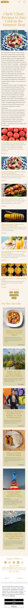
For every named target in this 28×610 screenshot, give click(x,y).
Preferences (14, 606)
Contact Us (20, 578)
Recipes (16, 292)
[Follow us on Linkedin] (18, 564)
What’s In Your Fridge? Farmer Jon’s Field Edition (14, 373)
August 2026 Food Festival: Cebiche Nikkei (14, 332)
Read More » (4, 153)
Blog (11, 292)
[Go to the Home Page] (5, 2)
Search (7, 578)
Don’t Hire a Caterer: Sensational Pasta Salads (13, 279)
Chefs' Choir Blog (14, 295)
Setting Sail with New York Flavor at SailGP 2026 (14, 535)
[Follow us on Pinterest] (14, 564)
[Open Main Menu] (24, 2)
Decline (14, 603)
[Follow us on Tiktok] (22, 564)
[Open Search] (19, 2)
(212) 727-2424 (14, 566)
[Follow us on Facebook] (5, 564)
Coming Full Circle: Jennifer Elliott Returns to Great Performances (14, 414)
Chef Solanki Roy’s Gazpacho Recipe (12, 143)
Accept (14, 600)
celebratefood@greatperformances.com (14, 568)
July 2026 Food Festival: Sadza (14, 453)
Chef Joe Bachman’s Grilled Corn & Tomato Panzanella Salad (12, 225)
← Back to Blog (14, 29)
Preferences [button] (12, 595)
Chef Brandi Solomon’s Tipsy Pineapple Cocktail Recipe (13, 252)
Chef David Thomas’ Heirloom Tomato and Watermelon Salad (13, 172)
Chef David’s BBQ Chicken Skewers (12, 199)
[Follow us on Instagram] (10, 564)
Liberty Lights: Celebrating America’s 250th (14, 493)
